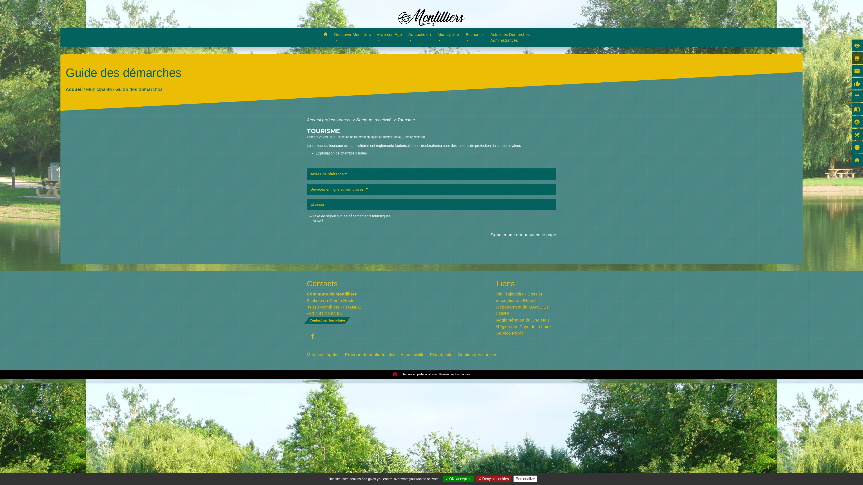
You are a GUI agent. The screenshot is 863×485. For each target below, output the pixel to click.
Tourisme (406, 119)
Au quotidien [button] (419, 34)
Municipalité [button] (448, 34)
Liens (505, 283)
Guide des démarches (138, 89)
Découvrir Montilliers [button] (352, 34)
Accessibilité (412, 354)
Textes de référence (327, 174)
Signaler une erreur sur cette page (523, 234)
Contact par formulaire (327, 320)
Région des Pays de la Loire (523, 326)
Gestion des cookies (477, 354)
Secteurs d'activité (374, 119)
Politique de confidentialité (370, 354)
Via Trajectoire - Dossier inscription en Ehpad (519, 297)
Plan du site (441, 354)
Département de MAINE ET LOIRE (522, 310)
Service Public (510, 333)
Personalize (525, 479)
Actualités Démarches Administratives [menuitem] (510, 37)
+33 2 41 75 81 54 (324, 313)
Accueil (73, 89)
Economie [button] (475, 34)
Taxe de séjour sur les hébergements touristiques (352, 216)
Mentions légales (323, 354)
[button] (325, 35)
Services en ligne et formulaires (337, 189)
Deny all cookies (495, 479)
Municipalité (99, 89)
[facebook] (313, 336)
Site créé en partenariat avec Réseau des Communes (435, 374)
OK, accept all (460, 479)
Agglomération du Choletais (523, 319)
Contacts (322, 283)
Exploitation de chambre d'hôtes (341, 153)
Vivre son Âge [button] (389, 34)
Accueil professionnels (329, 119)
